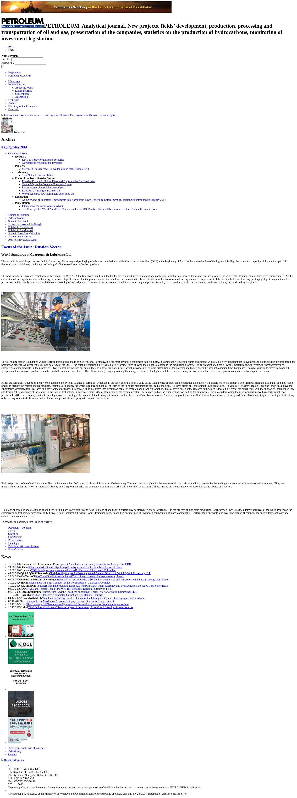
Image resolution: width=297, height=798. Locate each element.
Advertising (21, 96)
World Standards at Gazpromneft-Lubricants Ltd (48, 193)
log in (37, 521)
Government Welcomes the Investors (42, 162)
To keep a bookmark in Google (25, 224)
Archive (12, 103)
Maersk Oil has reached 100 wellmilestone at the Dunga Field (55, 168)
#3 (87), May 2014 (14, 147)
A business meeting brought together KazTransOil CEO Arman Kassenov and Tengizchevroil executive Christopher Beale (102, 585)
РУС (11, 46)
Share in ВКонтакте (19, 236)
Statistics (13, 533)
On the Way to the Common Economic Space (47, 184)
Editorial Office (23, 90)
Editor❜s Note (15, 549)
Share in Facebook (18, 221)
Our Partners (15, 536)
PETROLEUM (16, 84)
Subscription (22, 93)
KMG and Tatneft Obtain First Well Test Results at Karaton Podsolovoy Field (69, 588)
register (47, 521)
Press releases (15, 540)
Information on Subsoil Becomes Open (43, 187)
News (11, 530)
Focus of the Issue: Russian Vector (31, 247)
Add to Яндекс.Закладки (22, 239)
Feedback (13, 109)
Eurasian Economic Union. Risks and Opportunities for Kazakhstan (58, 181)
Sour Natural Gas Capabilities (38, 175)
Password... (7, 62)
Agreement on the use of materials (26, 748)
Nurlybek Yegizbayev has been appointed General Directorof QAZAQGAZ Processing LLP (100, 573)
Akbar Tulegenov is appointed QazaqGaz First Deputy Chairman (68, 594)
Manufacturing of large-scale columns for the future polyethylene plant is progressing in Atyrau (93, 598)
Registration (14, 72)
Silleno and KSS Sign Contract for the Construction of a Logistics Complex (69, 582)
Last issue (13, 99)
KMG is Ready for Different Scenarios (43, 159)
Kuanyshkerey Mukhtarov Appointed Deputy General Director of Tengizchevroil (70, 601)
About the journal (24, 87)
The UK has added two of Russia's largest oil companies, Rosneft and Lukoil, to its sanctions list (80, 607)
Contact (12, 754)
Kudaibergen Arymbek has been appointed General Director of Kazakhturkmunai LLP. (89, 591)
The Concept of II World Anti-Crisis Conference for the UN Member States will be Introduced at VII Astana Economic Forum (90, 209)
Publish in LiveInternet (20, 227)
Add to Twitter (16, 218)
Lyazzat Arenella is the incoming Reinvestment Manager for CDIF (95, 564)
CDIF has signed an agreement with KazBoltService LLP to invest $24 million (73, 570)
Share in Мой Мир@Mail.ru (24, 233)
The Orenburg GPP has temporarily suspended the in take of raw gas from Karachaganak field (77, 604)
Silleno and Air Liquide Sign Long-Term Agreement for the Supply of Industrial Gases (75, 567)
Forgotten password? (19, 75)
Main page (14, 81)
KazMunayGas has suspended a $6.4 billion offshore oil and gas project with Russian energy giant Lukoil (111, 579)
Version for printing (18, 214)
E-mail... (6, 59)
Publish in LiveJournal (20, 230)
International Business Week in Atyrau (43, 206)
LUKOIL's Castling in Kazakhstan (41, 190)
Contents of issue (17, 153)
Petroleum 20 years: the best (23, 546)
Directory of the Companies (23, 106)
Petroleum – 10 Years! (20, 527)
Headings (13, 543)
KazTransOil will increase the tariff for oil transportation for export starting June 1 (80, 576)
